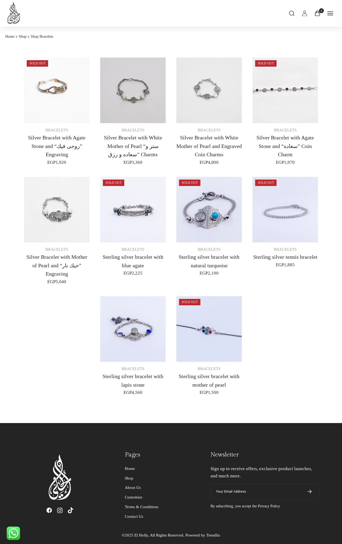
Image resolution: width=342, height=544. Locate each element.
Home (9, 37)
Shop (22, 37)
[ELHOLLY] (14, 13)
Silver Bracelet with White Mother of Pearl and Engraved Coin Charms (209, 146)
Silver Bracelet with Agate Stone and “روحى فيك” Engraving (57, 146)
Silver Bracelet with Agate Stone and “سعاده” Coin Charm (285, 146)
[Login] (304, 13)
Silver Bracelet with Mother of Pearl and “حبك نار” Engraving (56, 265)
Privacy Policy (269, 506)
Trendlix (213, 535)
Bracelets (56, 130)
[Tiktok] (70, 510)
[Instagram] (60, 510)
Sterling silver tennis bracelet (285, 257)
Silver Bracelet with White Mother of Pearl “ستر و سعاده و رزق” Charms (133, 146)
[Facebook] (49, 510)
